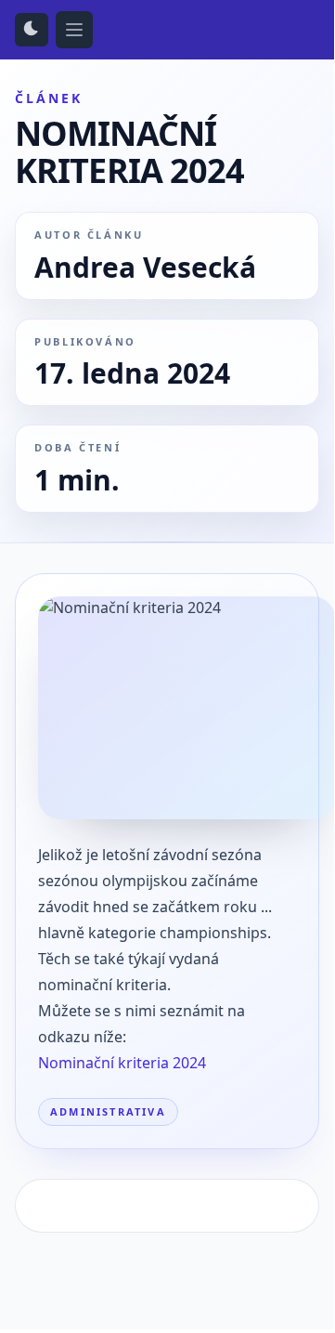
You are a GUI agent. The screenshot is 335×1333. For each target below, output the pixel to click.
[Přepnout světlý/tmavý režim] (31, 29)
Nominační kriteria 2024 (122, 1062)
